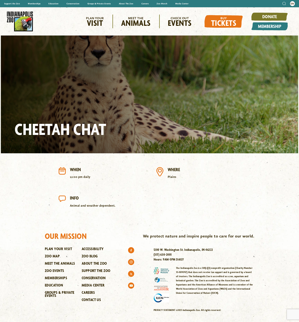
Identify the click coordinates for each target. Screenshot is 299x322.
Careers (145, 3)
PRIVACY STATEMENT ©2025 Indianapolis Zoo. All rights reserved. (187, 310)
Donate (269, 16)
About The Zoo (126, 3)
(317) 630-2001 (163, 254)
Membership (269, 26)
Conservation (72, 3)
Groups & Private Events (99, 3)
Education (53, 3)
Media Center (182, 3)
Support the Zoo (12, 3)
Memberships (34, 3)
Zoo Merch (162, 3)
